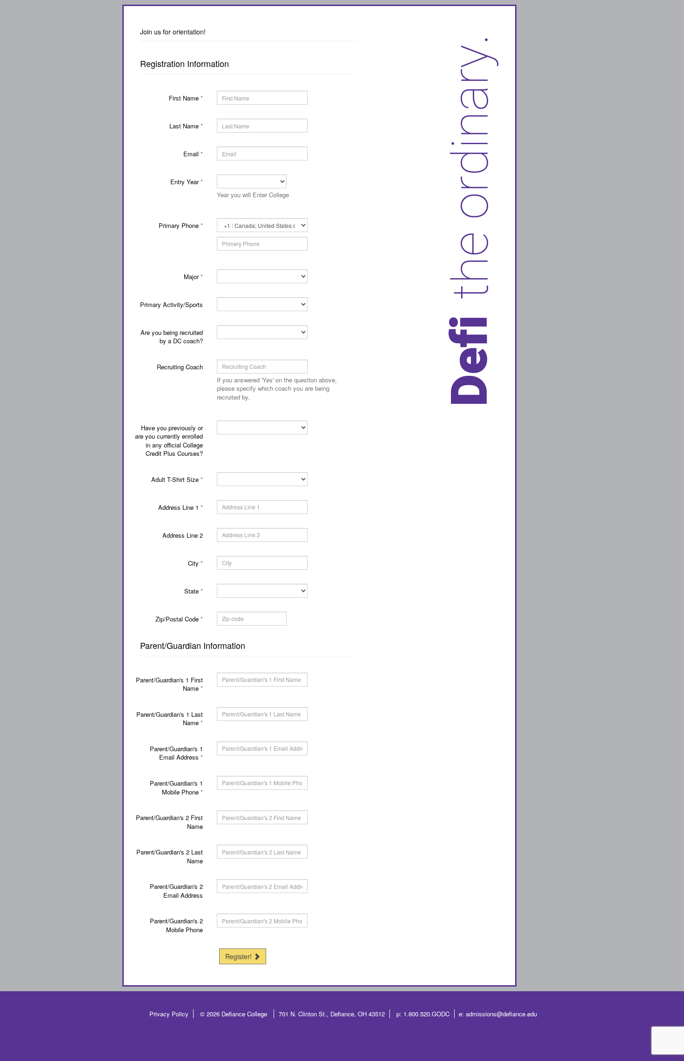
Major (193, 276)
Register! (239, 956)
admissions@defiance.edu (501, 1013)
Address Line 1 (180, 507)
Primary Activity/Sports (171, 304)
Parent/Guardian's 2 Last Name (169, 856)
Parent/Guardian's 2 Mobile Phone (176, 925)
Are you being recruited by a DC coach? (172, 337)
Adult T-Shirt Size (177, 479)
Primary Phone (181, 225)
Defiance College (245, 1013)
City (195, 563)
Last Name (186, 125)
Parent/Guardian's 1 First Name (169, 684)
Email (193, 153)
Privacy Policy (168, 1013)
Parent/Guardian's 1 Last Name (169, 718)
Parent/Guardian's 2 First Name (169, 822)
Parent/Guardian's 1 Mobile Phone (176, 787)
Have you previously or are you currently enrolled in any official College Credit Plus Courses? (169, 440)
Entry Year (186, 181)
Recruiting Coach (180, 366)
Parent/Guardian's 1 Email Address (176, 753)
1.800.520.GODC (426, 1013)
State (193, 591)
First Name (186, 97)
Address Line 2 (182, 535)
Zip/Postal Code (179, 618)
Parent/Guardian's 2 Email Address (176, 891)
